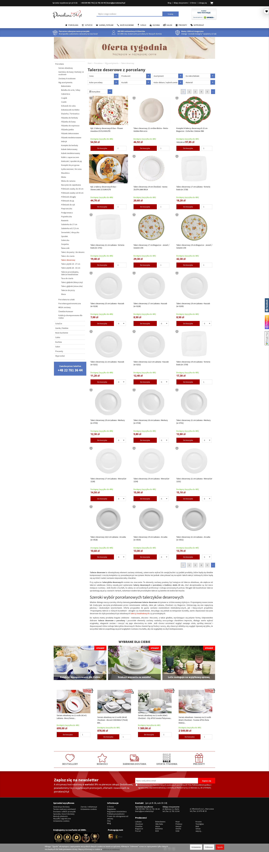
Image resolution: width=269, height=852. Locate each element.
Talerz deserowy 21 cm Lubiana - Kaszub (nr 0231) (107, 363)
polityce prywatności (111, 849)
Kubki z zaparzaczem (70, 157)
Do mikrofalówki (192, 76)
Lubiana (138, 821)
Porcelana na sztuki (66, 299)
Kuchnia (156, 25)
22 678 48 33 (202, 811)
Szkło (143, 25)
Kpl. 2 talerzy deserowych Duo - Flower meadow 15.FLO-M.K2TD (107, 129)
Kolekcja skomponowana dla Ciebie (70, 316)
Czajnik (64, 98)
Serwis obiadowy (65, 68)
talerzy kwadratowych (139, 613)
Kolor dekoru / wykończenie (165, 82)
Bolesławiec (160, 821)
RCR (157, 831)
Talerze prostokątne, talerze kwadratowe (70, 273)
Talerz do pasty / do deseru (72, 252)
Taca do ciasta (67, 278)
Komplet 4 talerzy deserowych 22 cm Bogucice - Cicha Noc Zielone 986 (191, 129)
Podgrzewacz (67, 212)
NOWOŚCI (102, 764)
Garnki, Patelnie (106, 25)
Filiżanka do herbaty (69, 117)
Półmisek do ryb (68, 204)
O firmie (193, 3)
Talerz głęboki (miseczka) (72, 286)
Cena (91, 76)
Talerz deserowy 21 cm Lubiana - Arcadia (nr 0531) (193, 538)
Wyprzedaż (199, 25)
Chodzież (139, 824)
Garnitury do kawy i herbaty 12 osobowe (71, 73)
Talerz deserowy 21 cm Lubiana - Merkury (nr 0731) (193, 421)
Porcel (138, 831)
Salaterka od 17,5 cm (70, 228)
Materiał (189, 82)
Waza (63, 294)
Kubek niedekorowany (70, 153)
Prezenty (183, 25)
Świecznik (65, 248)
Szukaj (170, 14)
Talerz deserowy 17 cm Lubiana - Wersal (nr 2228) (108, 480)
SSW (177, 831)
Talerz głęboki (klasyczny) (72, 282)
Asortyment (159, 76)
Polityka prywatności (116, 814)
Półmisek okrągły (68, 197)
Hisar (178, 821)
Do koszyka (102, 148)
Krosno (199, 821)
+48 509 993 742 (87, 3)
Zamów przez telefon (70, 368)
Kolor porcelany (96, 82)
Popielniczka (66, 216)
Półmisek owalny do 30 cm (72, 189)
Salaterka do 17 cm (69, 224)
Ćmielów (138, 826)
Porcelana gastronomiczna (69, 303)
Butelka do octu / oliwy (70, 90)
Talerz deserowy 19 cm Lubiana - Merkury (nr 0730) (108, 421)
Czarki (63, 102)
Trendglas (200, 824)
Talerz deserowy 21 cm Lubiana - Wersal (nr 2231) (194, 480)
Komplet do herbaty (69, 145)
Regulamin (111, 809)
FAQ (109, 821)
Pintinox (179, 824)
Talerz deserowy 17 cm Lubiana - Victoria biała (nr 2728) (193, 188)
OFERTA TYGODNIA (166, 764)
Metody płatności (60, 816)
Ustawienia (196, 847)
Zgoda (220, 847)
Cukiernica (65, 94)
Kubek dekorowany (69, 149)
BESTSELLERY (70, 764)
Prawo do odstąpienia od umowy (117, 817)
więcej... (199, 831)
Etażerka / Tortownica (70, 113)
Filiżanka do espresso (70, 125)
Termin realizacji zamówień (64, 809)
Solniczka (65, 240)
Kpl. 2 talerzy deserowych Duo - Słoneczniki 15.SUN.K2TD (104, 188)
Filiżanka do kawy (68, 121)
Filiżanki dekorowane (70, 133)
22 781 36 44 (100, 3)
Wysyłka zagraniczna (62, 818)
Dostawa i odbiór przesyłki (64, 811)
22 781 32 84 (174, 811)
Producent (125, 76)
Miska (63, 177)
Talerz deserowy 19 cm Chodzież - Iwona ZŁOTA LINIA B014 (150, 188)
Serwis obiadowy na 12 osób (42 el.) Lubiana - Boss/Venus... (72, 716)
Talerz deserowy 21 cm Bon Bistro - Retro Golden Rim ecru (151, 129)
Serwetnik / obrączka (70, 232)
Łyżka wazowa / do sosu (71, 169)
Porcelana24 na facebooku (267, 305)
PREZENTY (199, 764)
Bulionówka (66, 86)
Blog (169, 3)
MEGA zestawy (64, 307)
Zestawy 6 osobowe (67, 78)
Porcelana (73, 25)
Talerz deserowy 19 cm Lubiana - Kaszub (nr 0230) (193, 304)
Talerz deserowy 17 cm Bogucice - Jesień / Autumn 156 (151, 246)
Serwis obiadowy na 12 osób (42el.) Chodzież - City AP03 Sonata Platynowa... (155, 716)
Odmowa (209, 847)
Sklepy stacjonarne (181, 3)
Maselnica (65, 173)
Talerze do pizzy (68, 290)
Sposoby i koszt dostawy (64, 814)
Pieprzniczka (66, 208)
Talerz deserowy (68, 260)
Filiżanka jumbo (67, 129)
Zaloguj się (202, 3)
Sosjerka (65, 244)
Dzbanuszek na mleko (70, 109)
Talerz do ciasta (67, 256)
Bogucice (139, 828)
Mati (197, 826)
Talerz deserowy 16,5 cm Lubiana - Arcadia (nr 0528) (108, 538)
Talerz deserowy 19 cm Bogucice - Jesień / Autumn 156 (194, 246)
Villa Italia (159, 824)
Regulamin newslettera (117, 811)
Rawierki (64, 220)
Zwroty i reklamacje (89, 807)
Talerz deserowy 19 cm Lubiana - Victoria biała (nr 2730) (193, 363)
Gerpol (178, 826)
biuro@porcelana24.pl (116, 3)
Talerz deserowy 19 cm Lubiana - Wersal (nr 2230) (151, 480)
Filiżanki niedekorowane (71, 137)
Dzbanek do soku (68, 106)
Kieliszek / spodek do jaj (71, 161)
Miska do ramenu (68, 181)
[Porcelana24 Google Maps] (267, 338)
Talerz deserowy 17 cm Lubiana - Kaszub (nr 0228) (150, 304)
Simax (198, 828)
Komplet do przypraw (70, 165)
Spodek (64, 236)
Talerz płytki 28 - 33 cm (70, 268)
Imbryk (64, 141)
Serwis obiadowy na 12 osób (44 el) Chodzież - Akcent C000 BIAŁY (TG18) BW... (112, 720)
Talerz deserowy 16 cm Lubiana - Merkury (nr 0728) (151, 421)
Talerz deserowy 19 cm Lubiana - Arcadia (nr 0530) (150, 538)
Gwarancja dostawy (61, 807)
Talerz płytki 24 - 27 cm (70, 264)
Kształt (124, 82)
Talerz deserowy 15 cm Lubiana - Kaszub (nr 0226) (107, 304)
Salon (169, 25)
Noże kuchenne (127, 25)
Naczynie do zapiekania (71, 185)
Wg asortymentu (65, 82)
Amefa (178, 828)
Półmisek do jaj (67, 200)
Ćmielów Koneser (65, 311)
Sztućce (88, 25)
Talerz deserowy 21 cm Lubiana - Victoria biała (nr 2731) (107, 246)
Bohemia (159, 828)
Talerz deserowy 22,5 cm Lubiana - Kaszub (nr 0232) (151, 363)
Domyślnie (95, 91)
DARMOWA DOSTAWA (134, 764)
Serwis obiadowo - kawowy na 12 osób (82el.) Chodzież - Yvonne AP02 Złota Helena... (195, 720)
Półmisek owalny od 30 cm (72, 193)
